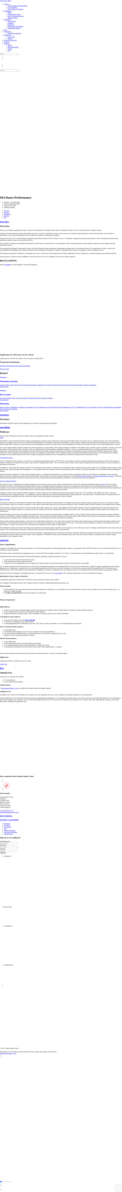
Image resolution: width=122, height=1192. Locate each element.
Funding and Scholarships (15, 26)
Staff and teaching (13, 47)
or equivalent (58, 573)
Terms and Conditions (10, 832)
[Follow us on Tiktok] (7, 65)
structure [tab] (6, 212)
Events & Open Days (10, 40)
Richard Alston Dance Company (104, 476)
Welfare (10, 38)
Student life (7, 35)
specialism (5, 427)
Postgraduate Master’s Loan (9, 688)
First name (3, 845)
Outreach (6, 42)
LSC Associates (12, 7)
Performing (7, 31)
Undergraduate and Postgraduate (17, 6)
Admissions (7, 19)
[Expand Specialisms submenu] (12, 11)
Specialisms (7, 11)
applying (4, 540)
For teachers (7, 827)
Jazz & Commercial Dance (16, 16)
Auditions (11, 23)
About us (6, 44)
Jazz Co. (103, 484)
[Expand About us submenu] (10, 44)
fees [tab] (5, 217)
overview (4, 221)
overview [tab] (6, 211)
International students (14, 28)
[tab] (61, 221)
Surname (2, 849)
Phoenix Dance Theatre (84, 476)
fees (2, 668)
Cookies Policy (8, 834)
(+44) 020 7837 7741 (6, 810)
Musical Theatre (12, 18)
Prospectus (11, 25)
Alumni (10, 49)
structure (4, 415)
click (7, 264)
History (10, 45)
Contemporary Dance (14, 14)
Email (5, 841)
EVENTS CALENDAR (9, 820)
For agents (7, 825)
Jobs (9, 50)
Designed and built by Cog (8, 1053)
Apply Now (4, 1)
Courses (6, 4)
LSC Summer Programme (15, 9)
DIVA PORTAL (6, 816)
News (5, 30)
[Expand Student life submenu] (12, 35)
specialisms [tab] (7, 214)
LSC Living (11, 37)
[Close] (1, 1055)
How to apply (12, 21)
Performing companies (14, 33)
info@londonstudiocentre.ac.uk (9, 812)
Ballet (9, 12)
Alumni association (9, 830)
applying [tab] (6, 216)
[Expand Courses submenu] (10, 4)
